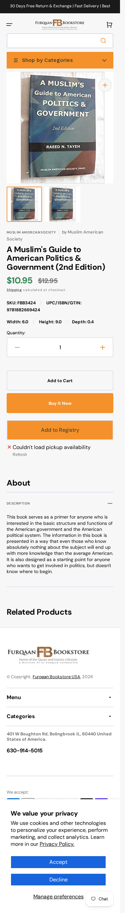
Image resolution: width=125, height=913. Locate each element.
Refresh (20, 448)
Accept (58, 861)
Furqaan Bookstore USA (56, 670)
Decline (58, 879)
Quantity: (16, 326)
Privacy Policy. (57, 843)
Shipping (14, 283)
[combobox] (60, 40)
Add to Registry (60, 423)
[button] (9, 24)
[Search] (104, 40)
